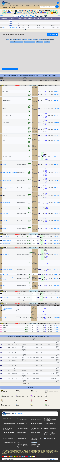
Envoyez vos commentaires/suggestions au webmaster (50, 419)
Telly (29, 88)
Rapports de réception (21, 432)
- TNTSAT (53, 433)
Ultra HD (24, 39)
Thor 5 (24, 16)
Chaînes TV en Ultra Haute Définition (36, 439)
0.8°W (31, 16)
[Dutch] (6, 456)
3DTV (19, 39)
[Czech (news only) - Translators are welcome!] (19, 456)
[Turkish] (27, 456)
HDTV (14, 39)
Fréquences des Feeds (35, 444)
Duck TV (4, 285)
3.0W (58, 15)
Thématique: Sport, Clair (22, 444)
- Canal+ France (48, 433)
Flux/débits (47, 41)
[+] (7, 5)
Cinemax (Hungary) (6, 180)
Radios (29, 39)
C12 (21, 85)
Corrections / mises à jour (30, 383)
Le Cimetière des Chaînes (9, 438)
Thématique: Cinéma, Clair (22, 448)
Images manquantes (21, 438)
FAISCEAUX (36, 5)
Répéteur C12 (39, 41)
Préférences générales (22, 419)
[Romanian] (32, 456)
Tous (7, 39)
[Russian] (29, 456)
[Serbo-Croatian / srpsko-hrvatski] (30, 456)
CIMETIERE (4, 7)
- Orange (48, 434)
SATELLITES (15, 5)
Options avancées (53, 34)
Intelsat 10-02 (15, 27)
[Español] (14, 456)
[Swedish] (9, 456)
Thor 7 (13, 21)
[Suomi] (24, 456)
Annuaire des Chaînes (35, 432)
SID (41, 80)
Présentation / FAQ (7, 418)
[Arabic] (26, 456)
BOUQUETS (29, 5)
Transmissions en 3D (50, 438)
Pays (19, 80)
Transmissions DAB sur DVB (9, 442)
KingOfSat (53, 459)
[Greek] (22, 456)
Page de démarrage (18, 413)
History (4, 317)
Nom (3, 80)
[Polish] (17, 456)
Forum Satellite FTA (35, 446)
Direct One (29, 94)
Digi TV (29, 105)
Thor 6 (13, 25)
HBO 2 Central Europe (7, 194)
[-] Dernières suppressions (16, 41)
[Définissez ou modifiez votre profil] (58, 3)
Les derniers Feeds (35, 445)
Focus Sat (29, 100)
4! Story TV (4, 164)
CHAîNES (22, 5)
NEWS (3, 5)
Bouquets (46, 432)
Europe (24, 85)
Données (35, 39)
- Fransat (52, 434)
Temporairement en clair (29, 41)
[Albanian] (35, 456)
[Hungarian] (34, 456)
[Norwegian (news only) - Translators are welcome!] (11, 456)
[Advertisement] (30, 55)
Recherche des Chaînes (50, 428)
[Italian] (16, 456)
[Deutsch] (8, 456)
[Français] (4, 456)
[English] (3, 456)
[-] (10, 5)
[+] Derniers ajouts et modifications (46, 39)
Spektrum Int (5, 228)
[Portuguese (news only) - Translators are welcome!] (12, 456)
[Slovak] (21, 456)
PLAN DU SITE (12, 7)
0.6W (1, 15)
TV (10, 39)
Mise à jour (57, 80)
